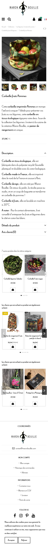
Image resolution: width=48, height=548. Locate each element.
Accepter (11, 540)
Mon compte (24, 463)
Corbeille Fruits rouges (35, 278)
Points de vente (24, 500)
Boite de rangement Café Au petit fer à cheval (35, 337)
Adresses (25, 472)
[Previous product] (44, 28)
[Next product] (45, 28)
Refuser (24, 540)
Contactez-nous (24, 486)
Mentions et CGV (24, 490)
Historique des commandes (24, 467)
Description (7, 153)
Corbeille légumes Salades (13, 278)
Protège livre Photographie (35, 392)
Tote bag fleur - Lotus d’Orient (13, 392)
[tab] (24, 153)
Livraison (25, 495)
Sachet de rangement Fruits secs (13, 337)
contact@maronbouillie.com (26, 448)
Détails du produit (10, 225)
